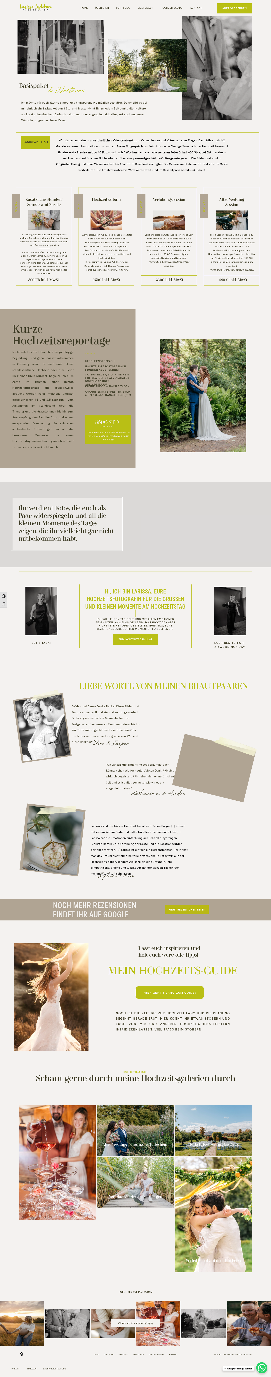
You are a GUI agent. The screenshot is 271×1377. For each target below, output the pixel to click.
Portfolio (123, 8)
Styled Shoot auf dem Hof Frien (214, 1214)
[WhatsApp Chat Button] (261, 1367)
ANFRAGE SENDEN (234, 8)
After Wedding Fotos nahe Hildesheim (136, 1130)
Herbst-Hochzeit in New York (214, 1130)
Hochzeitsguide (172, 8)
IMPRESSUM (32, 1369)
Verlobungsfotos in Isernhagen (136, 1182)
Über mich (102, 8)
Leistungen (145, 8)
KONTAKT (196, 8)
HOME (84, 8)
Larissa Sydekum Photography (237, 1354)
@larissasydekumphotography (135, 1323)
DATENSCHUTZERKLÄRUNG (54, 1369)
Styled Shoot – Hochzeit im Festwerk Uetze (58, 1162)
